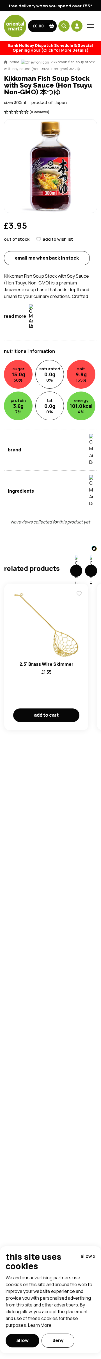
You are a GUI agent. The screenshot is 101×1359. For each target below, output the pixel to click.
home (14, 61)
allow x (88, 1256)
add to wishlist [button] (58, 239)
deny (57, 1340)
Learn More (40, 1325)
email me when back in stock (47, 258)
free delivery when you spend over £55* (50, 6)
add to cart (46, 715)
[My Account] (76, 26)
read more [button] (15, 316)
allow (22, 1340)
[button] (42, 26)
